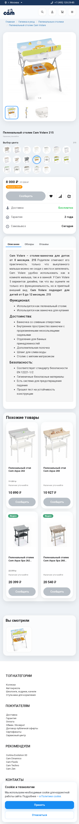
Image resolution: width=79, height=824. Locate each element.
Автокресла (13, 688)
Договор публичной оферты (22, 728)
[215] (37, 160)
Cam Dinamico (13, 758)
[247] (27, 150)
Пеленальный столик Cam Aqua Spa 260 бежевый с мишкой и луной (56, 559)
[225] (7, 170)
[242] (47, 150)
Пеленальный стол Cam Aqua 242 (19, 469)
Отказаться (39, 815)
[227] (27, 170)
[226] (17, 170)
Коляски (11, 684)
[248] (17, 160)
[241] (37, 150)
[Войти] (52, 12)
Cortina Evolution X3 (16, 755)
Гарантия (11, 718)
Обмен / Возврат (15, 725)
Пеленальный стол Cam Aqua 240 (54, 469)
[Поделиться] (69, 196)
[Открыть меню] (72, 12)
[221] (57, 160)
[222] (66, 160)
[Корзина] (62, 12)
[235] (37, 170)
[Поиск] (42, 12)
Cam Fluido (12, 762)
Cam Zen (10, 768)
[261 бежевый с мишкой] (7, 150)
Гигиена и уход (27, 21)
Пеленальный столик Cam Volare (27, 25)
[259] (66, 150)
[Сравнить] (60, 196)
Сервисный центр (16, 735)
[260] (7, 160)
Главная (10, 21)
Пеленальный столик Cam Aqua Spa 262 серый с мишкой (21, 559)
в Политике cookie (50, 796)
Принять (39, 804)
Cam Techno (12, 765)
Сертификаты (13, 731)
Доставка (11, 714)
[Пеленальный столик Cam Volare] (19, 639)
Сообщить (26, 196)
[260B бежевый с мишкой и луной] (17, 150)
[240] (47, 170)
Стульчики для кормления (21, 695)
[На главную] (9, 11)
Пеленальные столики (51, 21)
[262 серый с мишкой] (27, 160)
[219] (47, 160)
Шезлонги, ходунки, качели (21, 691)
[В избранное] (51, 196)
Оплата (10, 721)
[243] (57, 150)
